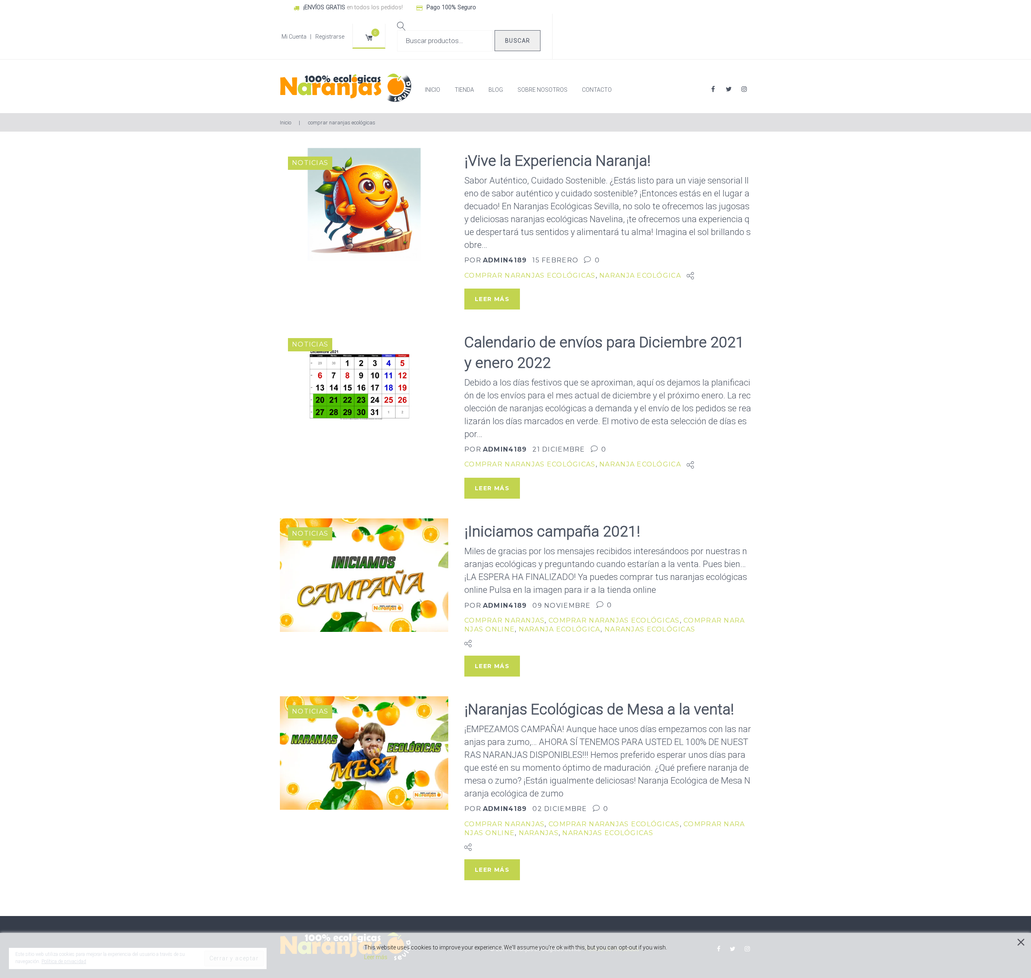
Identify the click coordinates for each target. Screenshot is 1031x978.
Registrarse (329, 36)
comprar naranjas (504, 620)
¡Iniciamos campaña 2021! (552, 531)
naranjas (539, 833)
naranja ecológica (640, 275)
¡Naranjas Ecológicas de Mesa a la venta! (599, 709)
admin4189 (505, 260)
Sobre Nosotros (542, 90)
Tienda (464, 90)
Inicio (432, 90)
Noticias (310, 163)
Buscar (517, 40)
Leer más (375, 957)
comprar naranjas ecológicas (530, 275)
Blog (496, 90)
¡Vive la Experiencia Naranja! (557, 160)
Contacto (597, 90)
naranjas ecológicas (650, 629)
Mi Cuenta (294, 36)
